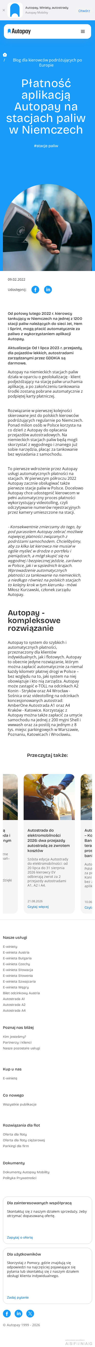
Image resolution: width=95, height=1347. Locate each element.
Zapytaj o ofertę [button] (20, 1237)
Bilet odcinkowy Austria (21, 993)
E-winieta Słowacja (18, 970)
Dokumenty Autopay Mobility (26, 1172)
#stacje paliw (46, 145)
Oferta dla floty (15, 1134)
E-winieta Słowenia (18, 976)
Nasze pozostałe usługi (21, 1048)
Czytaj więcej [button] (38, 907)
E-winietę (10, 1078)
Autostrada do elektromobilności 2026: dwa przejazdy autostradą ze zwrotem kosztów (49, 840)
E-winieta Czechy (16, 964)
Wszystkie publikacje (20, 1104)
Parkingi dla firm (16, 1146)
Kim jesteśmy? (14, 1037)
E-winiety (10, 947)
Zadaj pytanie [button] (18, 1297)
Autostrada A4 (14, 1010)
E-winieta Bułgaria (17, 958)
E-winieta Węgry (16, 987)
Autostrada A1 (14, 999)
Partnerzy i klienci (17, 1042)
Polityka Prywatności (19, 1178)
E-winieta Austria (16, 952)
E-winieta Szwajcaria (19, 981)
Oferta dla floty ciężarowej (24, 1140)
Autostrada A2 (14, 1005)
